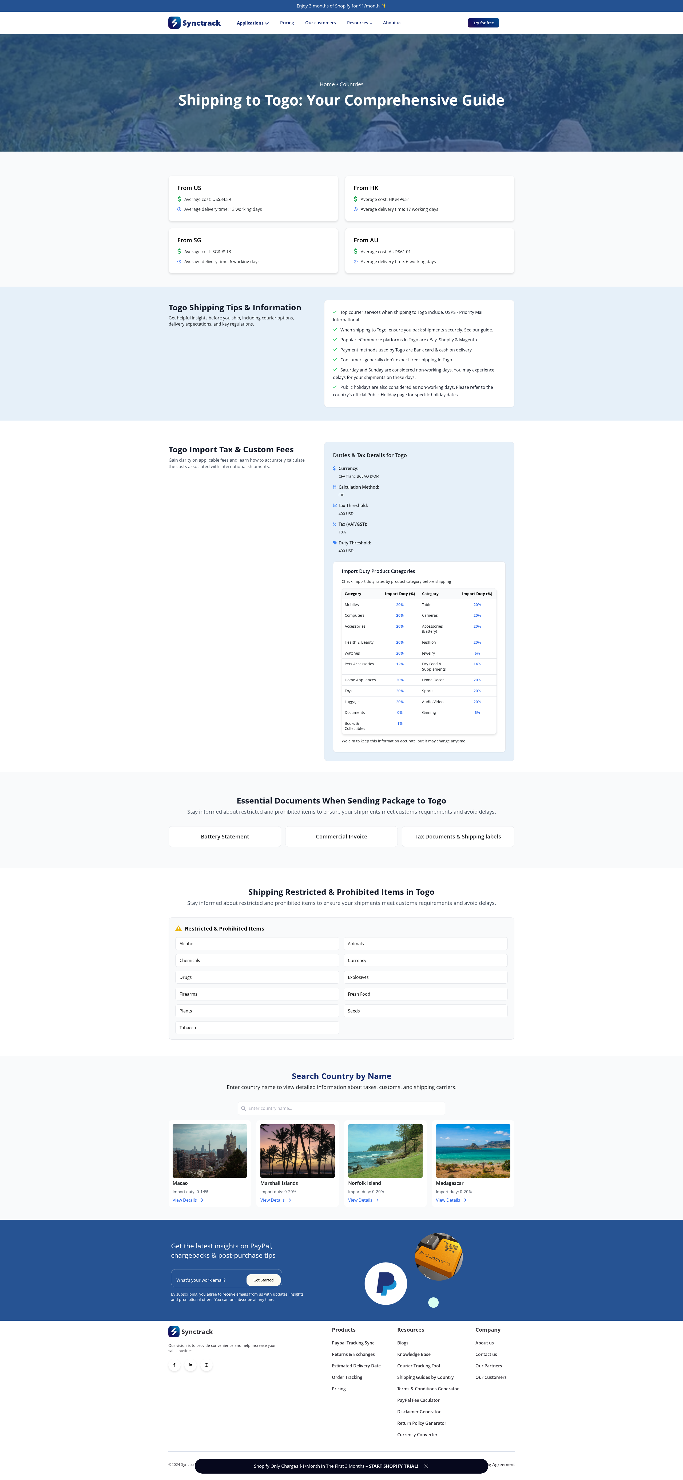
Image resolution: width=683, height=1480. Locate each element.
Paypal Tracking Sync (353, 1343)
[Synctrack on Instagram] (206, 1365)
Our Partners (488, 1366)
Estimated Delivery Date (356, 1366)
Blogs (402, 1343)
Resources (357, 23)
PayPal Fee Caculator (418, 1400)
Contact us (486, 1354)
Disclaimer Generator (419, 1412)
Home (327, 84)
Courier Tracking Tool (418, 1366)
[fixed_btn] (426, 1466)
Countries (352, 84)
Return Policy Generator (421, 1423)
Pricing (287, 23)
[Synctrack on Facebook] (174, 1365)
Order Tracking (347, 1377)
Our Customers (491, 1377)
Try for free (483, 22)
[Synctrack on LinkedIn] (190, 1365)
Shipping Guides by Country (425, 1377)
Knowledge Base (414, 1354)
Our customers (320, 23)
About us (392, 23)
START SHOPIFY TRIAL (393, 1466)
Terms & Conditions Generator (428, 1389)
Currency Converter (417, 1435)
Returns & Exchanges (353, 1354)
